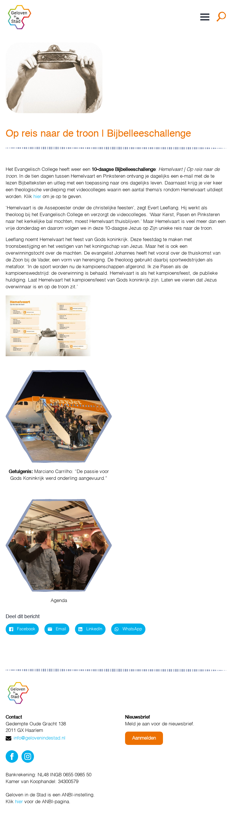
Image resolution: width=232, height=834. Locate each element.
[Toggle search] (222, 18)
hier (37, 196)
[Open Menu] (204, 17)
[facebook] (12, 756)
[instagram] (28, 756)
